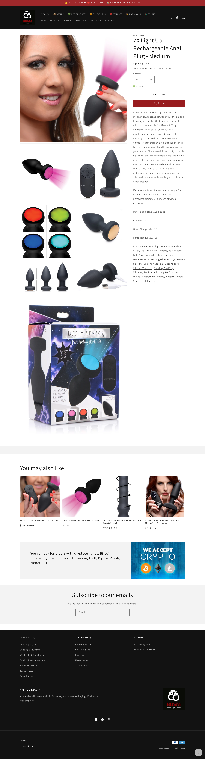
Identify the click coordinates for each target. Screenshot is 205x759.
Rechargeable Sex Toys (163, 259)
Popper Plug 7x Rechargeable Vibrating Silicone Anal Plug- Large (162, 521)
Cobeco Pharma (83, 644)
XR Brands (149, 281)
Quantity (137, 73)
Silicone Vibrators (142, 268)
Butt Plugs (138, 255)
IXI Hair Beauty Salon (141, 644)
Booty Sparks (140, 246)
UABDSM (167, 748)
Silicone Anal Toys (153, 263)
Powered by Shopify (178, 748)
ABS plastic (177, 246)
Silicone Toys (172, 263)
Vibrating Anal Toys (164, 268)
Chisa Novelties (82, 649)
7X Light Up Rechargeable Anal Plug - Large (39, 520)
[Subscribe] (126, 612)
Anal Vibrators (159, 250)
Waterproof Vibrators (153, 276)
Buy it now (159, 103)
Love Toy (79, 655)
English (26, 746)
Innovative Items (155, 255)
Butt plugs (154, 246)
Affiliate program (28, 644)
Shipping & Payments (30, 649)
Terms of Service (28, 671)
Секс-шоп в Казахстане (143, 649)
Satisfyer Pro (81, 665)
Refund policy (26, 676)
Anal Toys (145, 250)
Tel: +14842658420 (28, 665)
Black (136, 250)
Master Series (81, 660)
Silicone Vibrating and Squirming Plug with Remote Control (122, 521)
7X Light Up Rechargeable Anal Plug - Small (81, 520)
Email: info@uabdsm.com (32, 660)
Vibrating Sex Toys (143, 272)
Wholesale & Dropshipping (33, 655)
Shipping (148, 68)
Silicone (165, 246)
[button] (170, 17)
